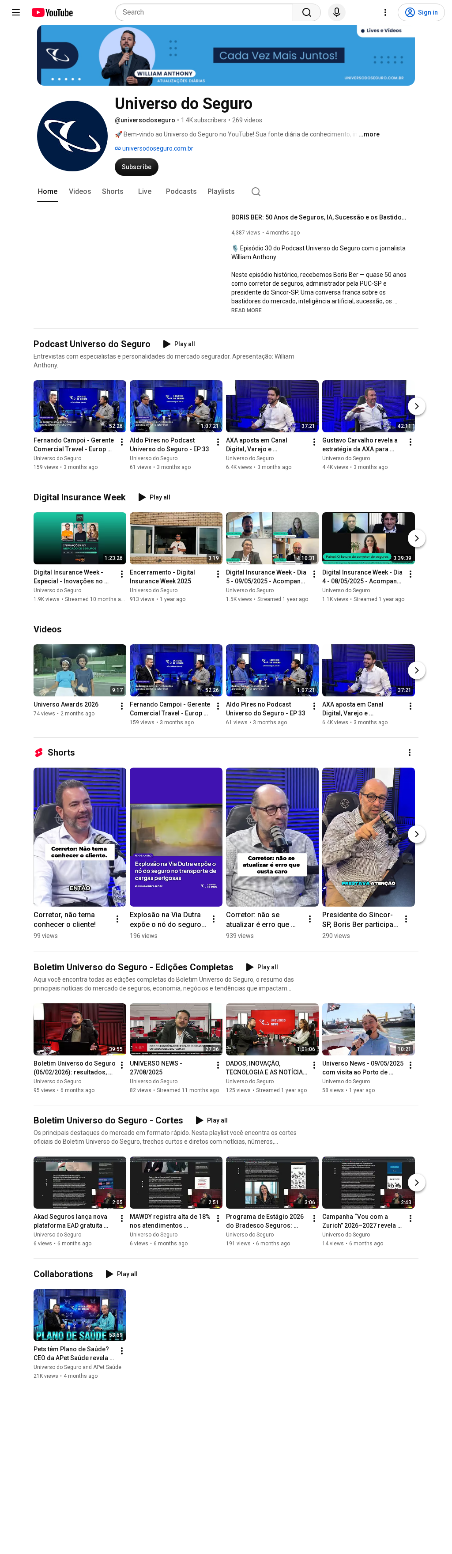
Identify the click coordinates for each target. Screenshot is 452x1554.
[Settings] (385, 12)
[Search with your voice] (337, 12)
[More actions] (122, 442)
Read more (246, 310)
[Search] (307, 12)
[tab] (47, 191)
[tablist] (226, 191)
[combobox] (207, 12)
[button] (246, 310)
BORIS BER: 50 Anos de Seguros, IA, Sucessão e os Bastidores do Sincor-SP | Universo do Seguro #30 (319, 217)
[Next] (417, 406)
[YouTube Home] (52, 12)
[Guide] (16, 12)
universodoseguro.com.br (157, 148)
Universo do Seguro (57, 458)
